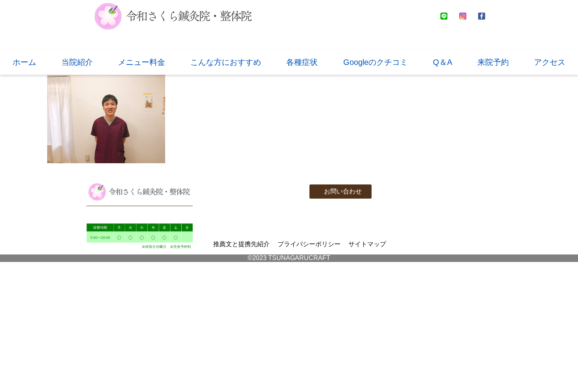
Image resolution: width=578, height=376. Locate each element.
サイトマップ (367, 244)
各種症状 (302, 62)
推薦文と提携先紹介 (241, 244)
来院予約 (493, 62)
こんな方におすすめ (225, 62)
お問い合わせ (343, 191)
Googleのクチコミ (375, 62)
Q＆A (442, 62)
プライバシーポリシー (309, 244)
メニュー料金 (141, 62)
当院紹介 (77, 62)
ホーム (24, 62)
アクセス (549, 62)
